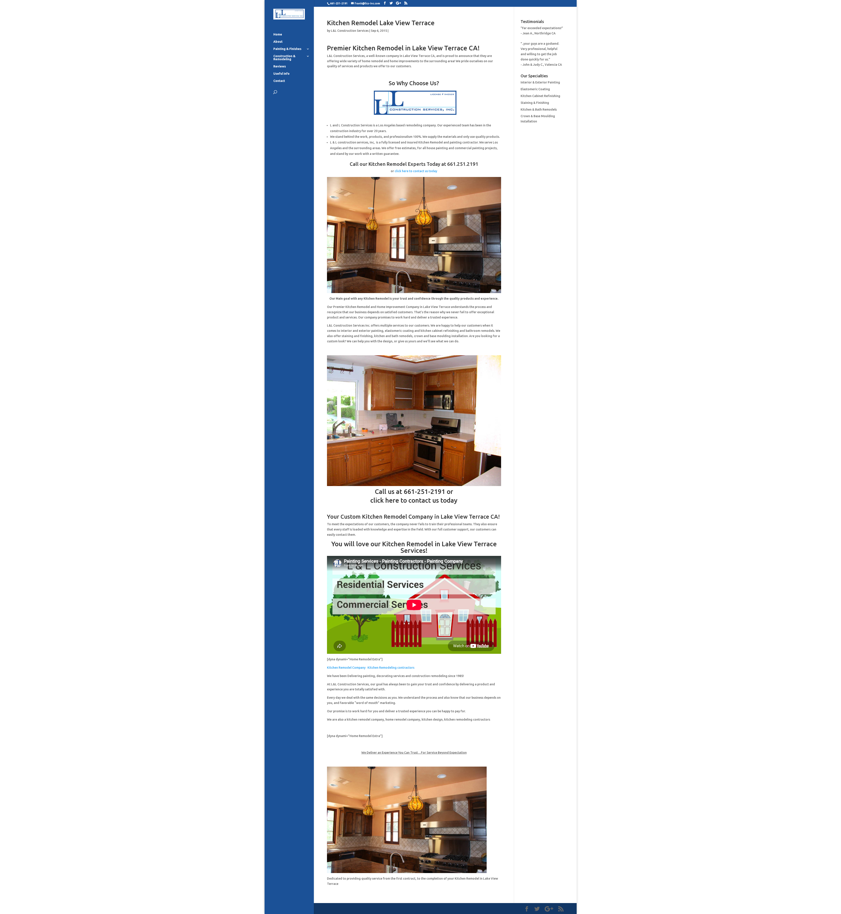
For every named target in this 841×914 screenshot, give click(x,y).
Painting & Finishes (287, 49)
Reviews (279, 66)
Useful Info (281, 73)
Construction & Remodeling (284, 58)
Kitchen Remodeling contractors (390, 667)
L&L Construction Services (350, 30)
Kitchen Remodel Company (346, 667)
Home (277, 34)
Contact (279, 81)
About (278, 41)
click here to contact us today (416, 171)
